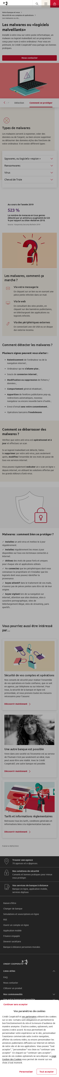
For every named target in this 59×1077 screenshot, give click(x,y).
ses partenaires (29, 1016)
